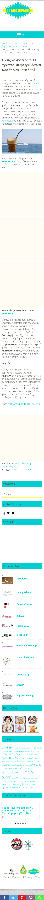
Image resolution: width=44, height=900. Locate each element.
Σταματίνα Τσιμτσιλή (28, 754)
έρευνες (24, 758)
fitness (14, 748)
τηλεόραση (6, 787)
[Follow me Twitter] (8, 514)
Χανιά (37, 754)
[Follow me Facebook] (4, 514)
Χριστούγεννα (11, 758)
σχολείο (22, 784)
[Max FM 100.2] (17, 851)
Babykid (20, 616)
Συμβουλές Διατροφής (25, 463)
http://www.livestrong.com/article (24, 403)
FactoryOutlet (24, 604)
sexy (26, 748)
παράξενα (33, 781)
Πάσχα (19, 754)
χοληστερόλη (9, 313)
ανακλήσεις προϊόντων (20, 761)
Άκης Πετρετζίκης (35, 748)
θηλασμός (26, 765)
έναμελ (20, 684)
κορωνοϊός (18, 768)
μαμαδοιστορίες (10, 772)
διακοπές (6, 764)
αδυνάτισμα (32, 758)
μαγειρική (27, 768)
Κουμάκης (22, 578)
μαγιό (33, 768)
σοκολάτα (14, 785)
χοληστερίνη (9, 161)
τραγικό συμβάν (18, 787)
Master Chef (21, 748)
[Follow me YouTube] (13, 514)
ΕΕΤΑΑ (37, 751)
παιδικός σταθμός (14, 781)
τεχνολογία (31, 784)
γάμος (29, 761)
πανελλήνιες (25, 781)
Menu (24, 34)
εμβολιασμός (16, 765)
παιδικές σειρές (24, 778)
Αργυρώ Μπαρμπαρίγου (15, 751)
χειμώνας (29, 788)
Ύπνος (4, 751)
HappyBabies (23, 592)
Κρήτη (12, 754)
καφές (37, 83)
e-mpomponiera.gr (26, 645)
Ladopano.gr (23, 674)
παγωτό (22, 773)
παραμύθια (6, 785)
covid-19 (7, 747)
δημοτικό (35, 761)
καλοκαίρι (6, 120)
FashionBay (22, 625)
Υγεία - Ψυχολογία (11, 466)
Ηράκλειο (5, 754)
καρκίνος (5, 768)
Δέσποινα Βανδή (29, 751)
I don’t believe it (25, 657)
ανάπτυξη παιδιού (7, 761)
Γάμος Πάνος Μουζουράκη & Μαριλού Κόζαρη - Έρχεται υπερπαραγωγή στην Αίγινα (17, 810)
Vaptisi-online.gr (25, 695)
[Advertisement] (22, 194)
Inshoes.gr (22, 634)
